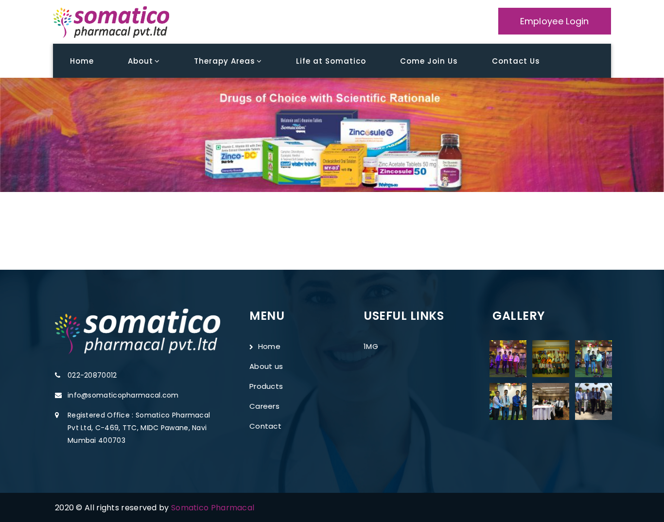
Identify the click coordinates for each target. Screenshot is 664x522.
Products (266, 386)
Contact (265, 426)
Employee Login (554, 21)
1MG (371, 346)
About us (266, 366)
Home (539, 137)
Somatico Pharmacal (212, 507)
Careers (264, 406)
